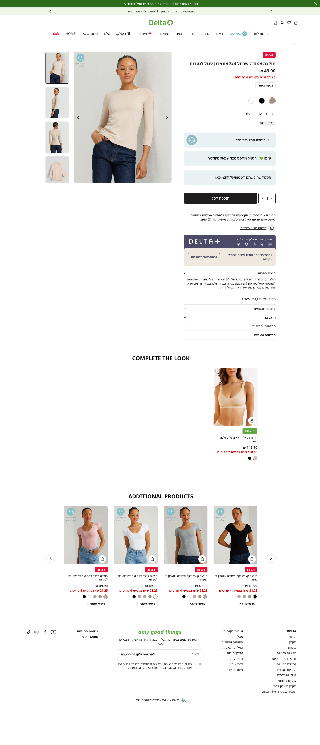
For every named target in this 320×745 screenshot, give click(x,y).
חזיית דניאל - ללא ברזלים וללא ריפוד (238, 439)
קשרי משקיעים (286, 675)
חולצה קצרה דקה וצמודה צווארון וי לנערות (236, 577)
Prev (271, 11)
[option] (272, 101)
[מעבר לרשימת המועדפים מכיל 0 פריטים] (289, 22)
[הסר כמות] (273, 198)
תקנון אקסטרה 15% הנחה (279, 691)
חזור (291, 44)
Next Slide (78, 117)
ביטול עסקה (235, 659)
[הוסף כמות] (261, 198)
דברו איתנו (236, 664)
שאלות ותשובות (232, 647)
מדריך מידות (235, 653)
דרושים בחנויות (286, 664)
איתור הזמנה (235, 669)
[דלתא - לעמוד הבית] (161, 22)
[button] (296, 22)
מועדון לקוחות (287, 680)
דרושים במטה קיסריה (282, 659)
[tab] (230, 273)
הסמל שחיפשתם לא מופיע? (243, 177)
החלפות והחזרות (232, 642)
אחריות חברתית (286, 669)
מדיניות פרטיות (286, 653)
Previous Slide (167, 117)
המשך (50, 11)
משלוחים (237, 637)
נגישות (292, 647)
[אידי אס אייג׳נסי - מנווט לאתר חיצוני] (161, 700)
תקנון (292, 642)
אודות (292, 637)
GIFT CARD (90, 637)
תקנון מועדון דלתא (284, 686)
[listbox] (230, 100)
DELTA (291, 631)
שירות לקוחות (233, 631)
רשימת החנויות (87, 631)
